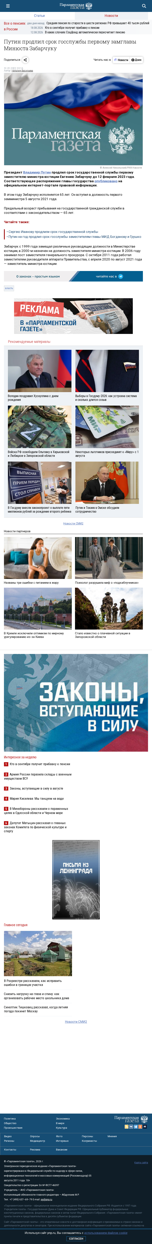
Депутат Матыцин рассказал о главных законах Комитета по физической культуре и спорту (35, 827)
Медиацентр (37, 1140)
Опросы (35, 1136)
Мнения (112, 1136)
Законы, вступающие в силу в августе (36, 788)
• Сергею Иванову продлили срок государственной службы (52, 232)
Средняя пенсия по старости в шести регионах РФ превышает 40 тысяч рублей (88, 23)
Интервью (62, 1140)
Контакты (10, 1149)
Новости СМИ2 (73, 523)
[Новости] (121, 60)
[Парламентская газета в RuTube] (145, 1127)
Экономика (63, 1118)
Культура (61, 1127)
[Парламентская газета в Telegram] (136, 1127)
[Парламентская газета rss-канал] (127, 1127)
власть (9, 288)
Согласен (76, 1238)
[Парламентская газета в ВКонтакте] (131, 1127)
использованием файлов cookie (105, 1232)
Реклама (35, 1149)
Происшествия (13, 1127)
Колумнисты (89, 1140)
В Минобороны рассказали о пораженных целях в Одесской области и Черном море (36, 811)
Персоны (87, 1136)
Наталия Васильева (22, 70)
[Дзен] (136, 60)
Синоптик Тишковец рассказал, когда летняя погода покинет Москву (36, 1009)
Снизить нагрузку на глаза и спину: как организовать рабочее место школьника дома (36, 996)
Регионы (9, 1140)
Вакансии (61, 1149)
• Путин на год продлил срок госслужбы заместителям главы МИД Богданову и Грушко (74, 237)
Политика (10, 1118)
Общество (10, 1123)
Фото (59, 1136)
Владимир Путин (37, 172)
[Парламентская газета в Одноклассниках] (140, 1127)
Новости (111, 15)
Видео (8, 1136)
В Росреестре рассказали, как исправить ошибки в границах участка (33, 983)
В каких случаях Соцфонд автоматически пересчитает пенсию (78, 32)
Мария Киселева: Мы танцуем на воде (37, 798)
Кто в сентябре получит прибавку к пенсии (65, 28)
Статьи (39, 15)
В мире (60, 1123)
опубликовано (106, 181)
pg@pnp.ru (46, 1199)
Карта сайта (141, 1162)
